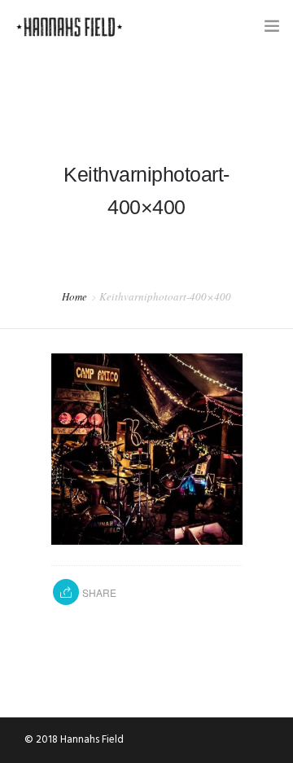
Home (74, 296)
